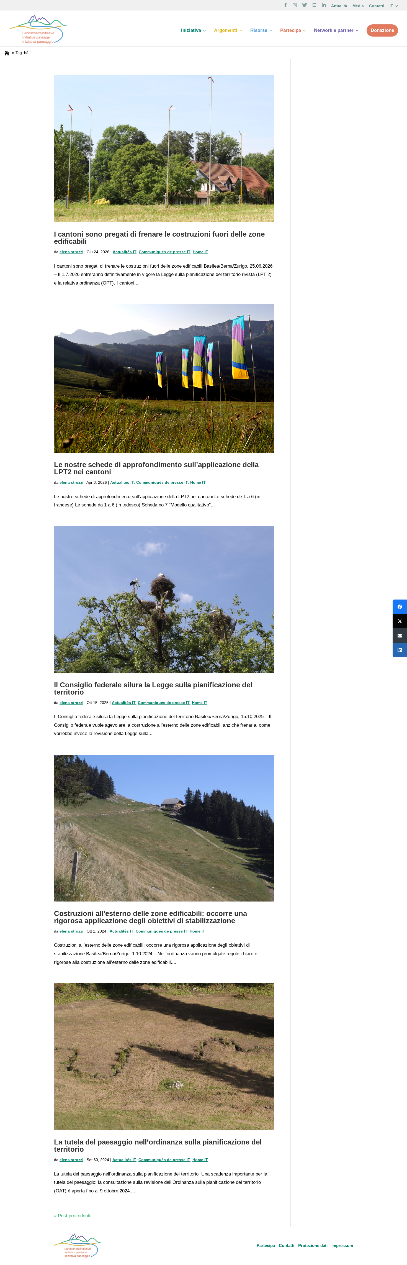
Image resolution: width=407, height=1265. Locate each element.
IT (391, 6)
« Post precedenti (72, 1215)
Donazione (382, 30)
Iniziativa (191, 31)
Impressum (342, 1245)
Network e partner (334, 31)
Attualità (339, 6)
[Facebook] (400, 607)
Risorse (258, 31)
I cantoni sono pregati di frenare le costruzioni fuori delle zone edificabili (159, 237)
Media (358, 6)
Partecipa (290, 31)
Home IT (200, 252)
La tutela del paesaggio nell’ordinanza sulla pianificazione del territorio (158, 1145)
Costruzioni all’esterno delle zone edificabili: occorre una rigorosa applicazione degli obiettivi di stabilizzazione (150, 917)
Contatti (376, 6)
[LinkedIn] (400, 650)
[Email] (400, 635)
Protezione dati (313, 1245)
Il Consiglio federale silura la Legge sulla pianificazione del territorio (153, 688)
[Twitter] (400, 621)
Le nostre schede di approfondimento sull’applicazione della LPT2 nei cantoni (156, 468)
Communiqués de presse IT (164, 252)
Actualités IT (124, 252)
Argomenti (225, 31)
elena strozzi (71, 252)
